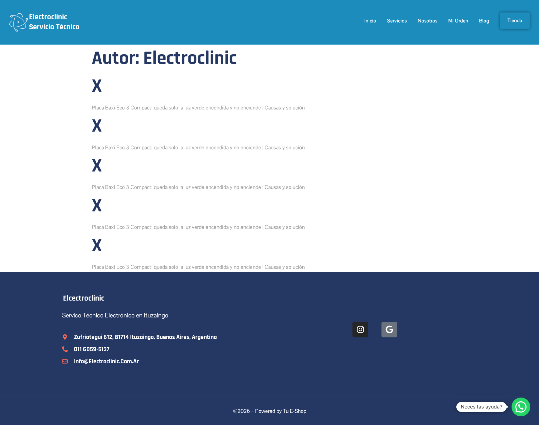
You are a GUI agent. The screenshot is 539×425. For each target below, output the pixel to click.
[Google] (389, 329)
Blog (484, 20)
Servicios (397, 20)
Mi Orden (458, 20)
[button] (521, 407)
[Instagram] (360, 329)
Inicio (370, 20)
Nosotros (427, 20)
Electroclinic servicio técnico (54, 22)
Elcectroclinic (83, 298)
